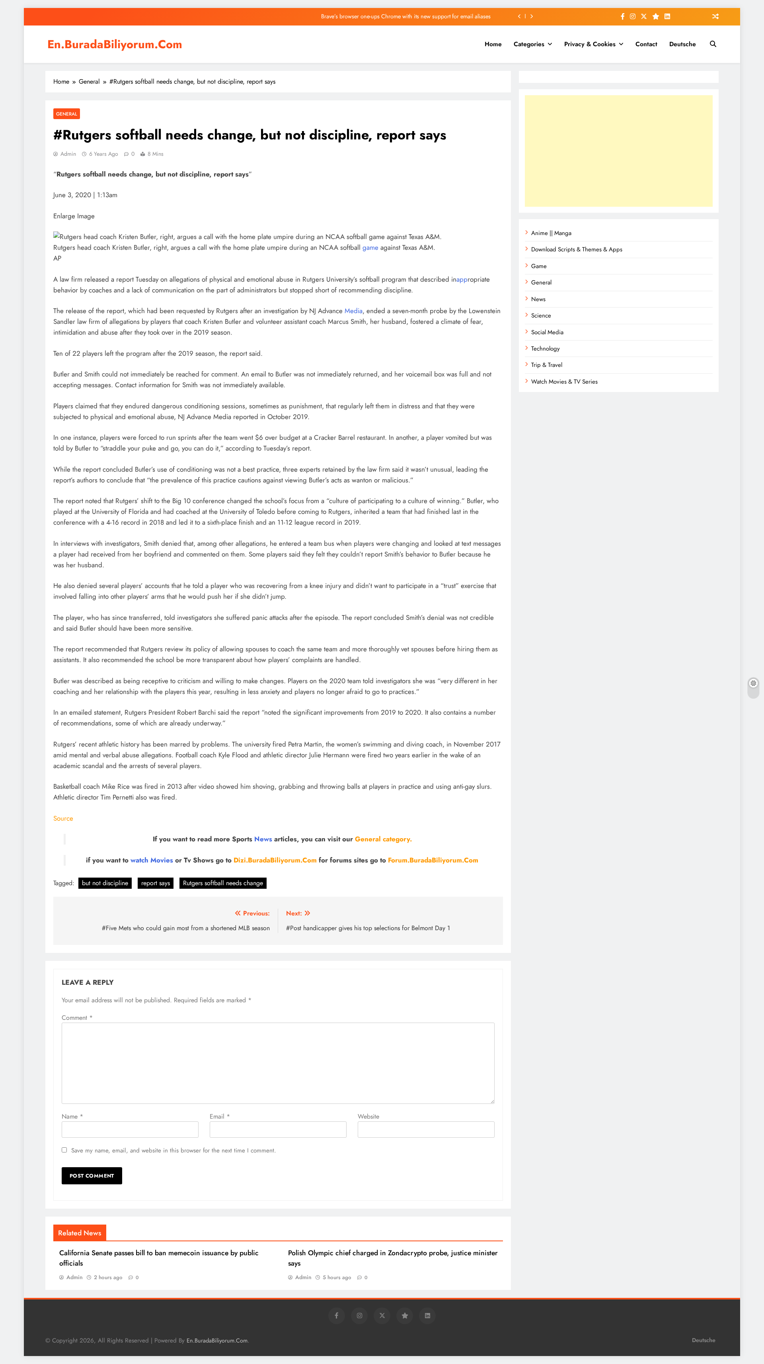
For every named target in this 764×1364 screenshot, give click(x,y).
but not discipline (105, 883)
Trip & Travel (546, 365)
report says (155, 883)
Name (72, 1116)
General (66, 113)
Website (368, 1116)
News (263, 839)
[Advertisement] (619, 151)
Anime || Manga (551, 233)
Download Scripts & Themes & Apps (576, 249)
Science (541, 315)
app (462, 279)
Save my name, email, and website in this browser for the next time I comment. (173, 1150)
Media (354, 311)
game (370, 247)
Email (220, 1116)
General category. (383, 839)
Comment (77, 1017)
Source (63, 818)
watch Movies (152, 860)
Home (493, 44)
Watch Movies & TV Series (564, 381)
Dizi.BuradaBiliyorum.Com (275, 860)
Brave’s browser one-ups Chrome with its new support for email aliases (406, 16)
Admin (68, 154)
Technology (545, 348)
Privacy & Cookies (590, 44)
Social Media (547, 332)
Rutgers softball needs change (223, 883)
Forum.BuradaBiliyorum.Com (433, 860)
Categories (529, 44)
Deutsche (682, 44)
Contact (646, 44)
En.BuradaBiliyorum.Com (114, 44)
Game (539, 266)
